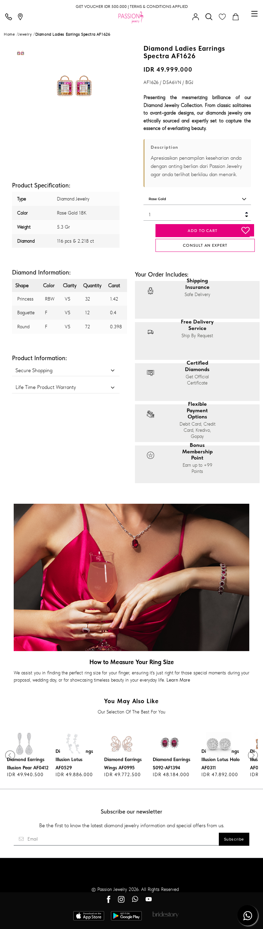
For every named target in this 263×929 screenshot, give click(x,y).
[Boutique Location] (22, 17)
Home (9, 34)
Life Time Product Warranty (45, 387)
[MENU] (254, 14)
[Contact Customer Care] (10, 17)
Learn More (178, 680)
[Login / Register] (197, 17)
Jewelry (25, 34)
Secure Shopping (33, 370)
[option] (20, 55)
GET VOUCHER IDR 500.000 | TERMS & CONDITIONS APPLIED (132, 6)
